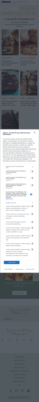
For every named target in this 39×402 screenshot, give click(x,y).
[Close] (35, 133)
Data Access (19, 269)
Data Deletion (9, 269)
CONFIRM (11, 262)
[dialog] (19, 201)
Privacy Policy (30, 269)
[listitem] (19, 167)
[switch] (31, 171)
